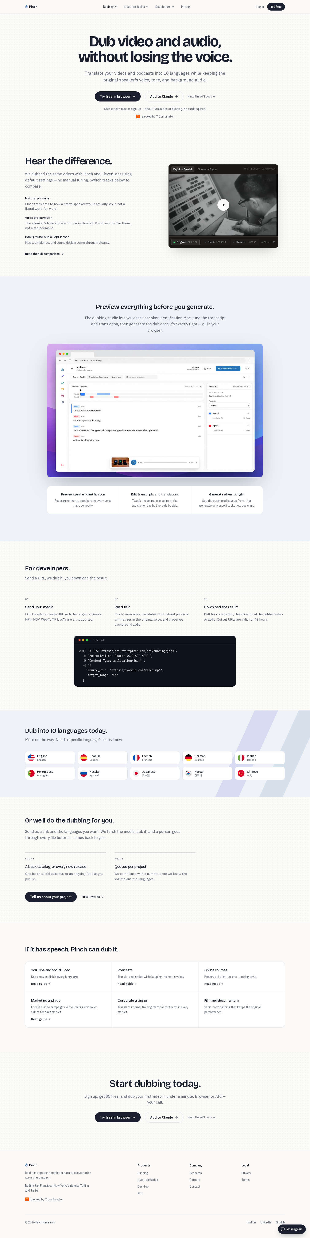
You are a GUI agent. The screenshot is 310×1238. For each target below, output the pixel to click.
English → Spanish (182, 169)
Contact (195, 1186)
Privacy (246, 1173)
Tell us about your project (51, 897)
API (139, 1193)
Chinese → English (207, 169)
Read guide (39, 984)
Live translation (134, 7)
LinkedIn (266, 1222)
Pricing (185, 7)
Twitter (251, 1222)
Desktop (143, 1186)
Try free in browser (115, 96)
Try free (276, 7)
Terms (245, 1180)
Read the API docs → (201, 96)
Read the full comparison (42, 254)
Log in (260, 7)
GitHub (280, 1222)
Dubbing (108, 7)
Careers (195, 1180)
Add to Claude (161, 96)
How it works (91, 897)
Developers (163, 7)
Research (196, 1173)
